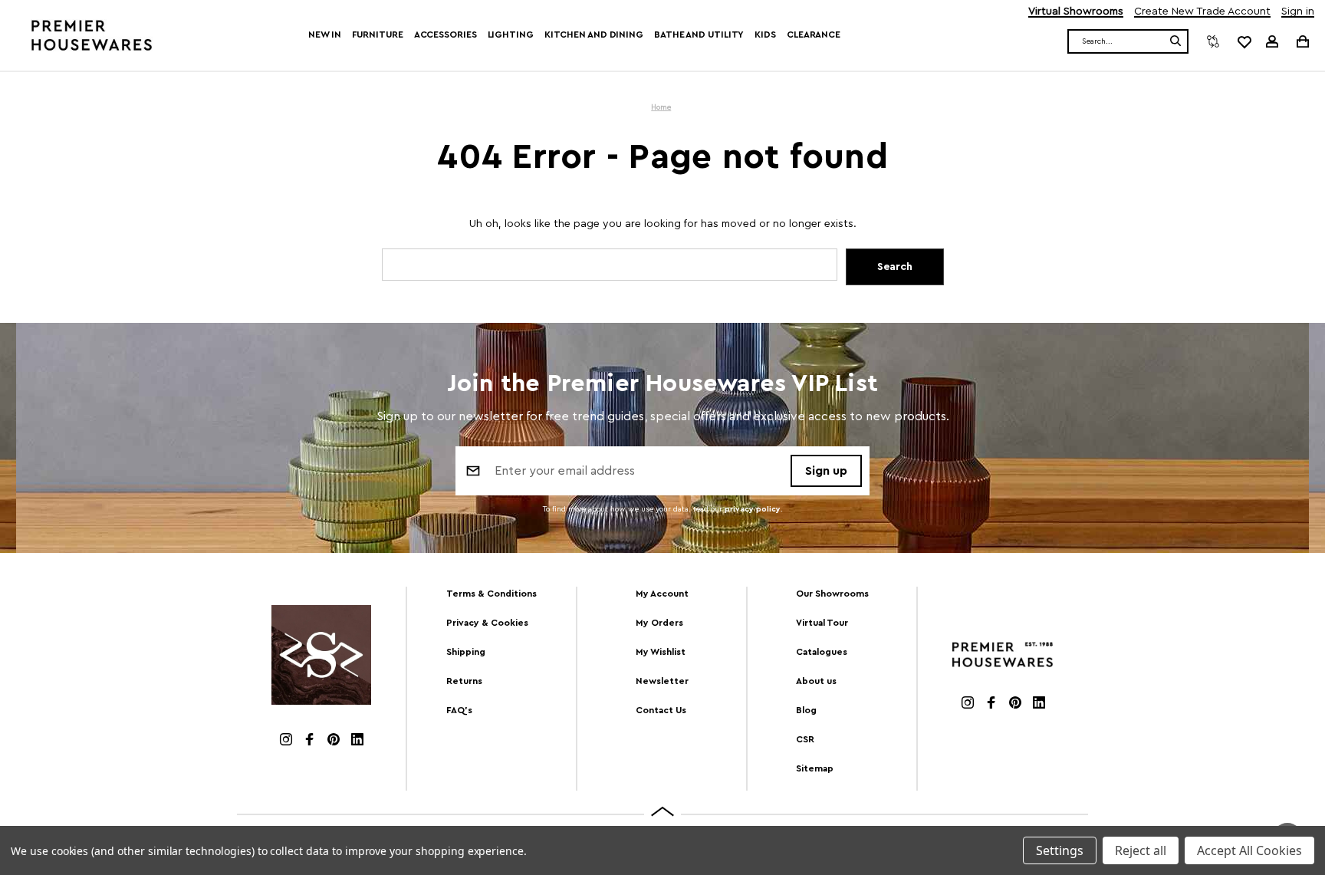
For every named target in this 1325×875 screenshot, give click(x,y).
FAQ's (459, 710)
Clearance (813, 34)
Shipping (465, 651)
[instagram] (286, 741)
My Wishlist (661, 651)
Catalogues (821, 651)
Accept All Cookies (1249, 850)
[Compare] (1213, 41)
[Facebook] (310, 741)
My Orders (659, 622)
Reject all (1140, 850)
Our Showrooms (832, 593)
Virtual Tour (822, 622)
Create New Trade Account (1202, 12)
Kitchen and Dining (593, 34)
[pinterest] (333, 741)
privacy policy (753, 509)
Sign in (1297, 12)
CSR (805, 739)
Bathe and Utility (699, 34)
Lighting (511, 34)
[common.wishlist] (1244, 41)
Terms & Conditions (491, 593)
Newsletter (662, 681)
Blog (806, 710)
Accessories (445, 34)
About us (816, 681)
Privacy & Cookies (487, 622)
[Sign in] (1272, 41)
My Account (662, 593)
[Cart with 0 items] (1301, 41)
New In (324, 34)
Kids (765, 34)
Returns (464, 681)
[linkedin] (357, 741)
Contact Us (661, 710)
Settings (1059, 850)
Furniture (377, 34)
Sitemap (814, 768)
